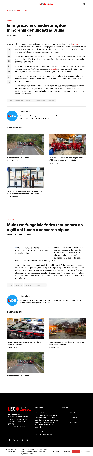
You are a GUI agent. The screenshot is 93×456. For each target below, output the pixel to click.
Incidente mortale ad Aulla (18, 158)
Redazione (11, 35)
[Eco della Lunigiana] (46, 3)
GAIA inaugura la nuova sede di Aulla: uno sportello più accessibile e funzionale (24, 192)
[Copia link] (9, 77)
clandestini (19, 100)
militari (75, 44)
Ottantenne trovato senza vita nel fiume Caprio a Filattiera (24, 343)
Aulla (9, 20)
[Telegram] (9, 71)
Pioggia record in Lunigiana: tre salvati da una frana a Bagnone (66, 343)
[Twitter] (9, 55)
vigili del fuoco (39, 285)
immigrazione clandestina (35, 100)
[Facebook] (9, 50)
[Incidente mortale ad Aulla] (25, 144)
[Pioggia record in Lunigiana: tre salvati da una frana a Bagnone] (67, 328)
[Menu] (9, 3)
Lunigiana (11, 219)
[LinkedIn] (9, 66)
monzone (28, 285)
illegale (53, 69)
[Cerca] (84, 3)
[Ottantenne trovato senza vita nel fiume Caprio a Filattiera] (25, 328)
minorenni (51, 100)
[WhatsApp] (9, 61)
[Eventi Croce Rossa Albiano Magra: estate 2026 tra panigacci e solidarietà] (67, 144)
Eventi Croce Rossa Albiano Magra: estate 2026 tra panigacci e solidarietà (67, 159)
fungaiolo (18, 285)
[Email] (9, 82)
